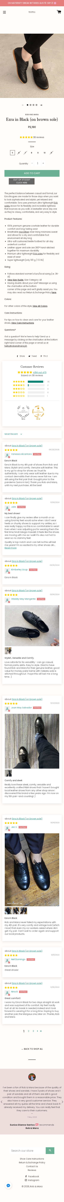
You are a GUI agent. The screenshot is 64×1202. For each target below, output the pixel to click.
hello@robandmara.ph (15, 346)
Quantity (23, 163)
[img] (11, 450)
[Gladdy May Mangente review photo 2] (8, 650)
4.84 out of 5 (39, 372)
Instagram (33, 1180)
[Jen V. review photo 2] (8, 910)
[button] (26, 137)
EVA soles (38, 253)
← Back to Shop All (32, 1048)
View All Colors (40, 306)
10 (45, 152)
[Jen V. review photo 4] (23, 910)
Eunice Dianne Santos (22, 1124)
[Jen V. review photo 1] (32, 869)
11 (51, 152)
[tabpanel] (32, 66)
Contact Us (32, 1166)
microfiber (24, 232)
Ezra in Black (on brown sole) (27, 445)
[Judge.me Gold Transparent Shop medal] (38, 412)
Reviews (32, 1170)
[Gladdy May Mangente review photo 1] (32, 625)
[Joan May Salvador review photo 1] (32, 741)
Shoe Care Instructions (32, 1158)
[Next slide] (41, 105)
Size (32, 146)
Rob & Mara (32, 1128)
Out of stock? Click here (21, 181)
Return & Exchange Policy (32, 1162)
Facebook (33, 1176)
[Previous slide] (22, 105)
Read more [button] (11, 547)
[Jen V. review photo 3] (15, 910)
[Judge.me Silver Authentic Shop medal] (23, 412)
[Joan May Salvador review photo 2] (8, 773)
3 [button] (33, 1031)
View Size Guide (15, 280)
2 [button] (28, 1031)
